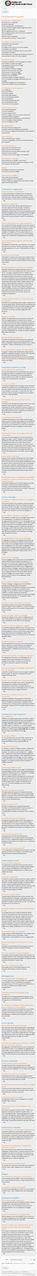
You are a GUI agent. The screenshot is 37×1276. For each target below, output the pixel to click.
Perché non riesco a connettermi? (10, 22)
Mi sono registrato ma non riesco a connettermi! (13, 31)
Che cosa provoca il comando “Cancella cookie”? (14, 38)
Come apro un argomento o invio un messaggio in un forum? (16, 62)
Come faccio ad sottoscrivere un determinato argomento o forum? (18, 162)
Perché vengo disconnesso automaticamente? (13, 26)
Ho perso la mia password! (8, 29)
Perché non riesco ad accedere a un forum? (12, 70)
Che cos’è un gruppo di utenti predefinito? (12, 120)
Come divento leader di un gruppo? (10, 116)
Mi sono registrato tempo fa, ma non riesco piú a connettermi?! (17, 33)
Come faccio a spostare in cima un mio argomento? (14, 84)
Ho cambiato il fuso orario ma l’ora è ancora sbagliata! (15, 47)
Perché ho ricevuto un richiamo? (9, 75)
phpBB (9, 1271)
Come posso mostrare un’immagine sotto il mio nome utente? (17, 51)
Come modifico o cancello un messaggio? (12, 63)
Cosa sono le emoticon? (7, 93)
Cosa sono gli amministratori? (9, 109)
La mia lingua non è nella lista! (9, 49)
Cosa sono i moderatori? (8, 111)
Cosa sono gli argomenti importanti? (10, 100)
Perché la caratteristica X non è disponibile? (12, 179)
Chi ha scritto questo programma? (10, 177)
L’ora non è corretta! (7, 45)
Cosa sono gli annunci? (7, 98)
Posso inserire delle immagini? (9, 95)
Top (4, 200)
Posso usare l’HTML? (7, 91)
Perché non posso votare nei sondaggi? (11, 72)
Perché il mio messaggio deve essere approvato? (13, 82)
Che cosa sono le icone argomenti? (10, 104)
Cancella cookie (9, 1263)
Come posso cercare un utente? (9, 153)
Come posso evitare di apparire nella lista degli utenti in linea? (17, 27)
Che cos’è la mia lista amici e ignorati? (11, 138)
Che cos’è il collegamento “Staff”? (10, 121)
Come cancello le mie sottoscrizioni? (10, 164)
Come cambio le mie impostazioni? (10, 44)
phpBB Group (6, 1204)
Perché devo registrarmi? (8, 24)
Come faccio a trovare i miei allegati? (11, 171)
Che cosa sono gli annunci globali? (10, 97)
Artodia (33, 1274)
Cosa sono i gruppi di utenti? (9, 113)
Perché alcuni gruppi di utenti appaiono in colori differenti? (16, 118)
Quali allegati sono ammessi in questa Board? (13, 170)
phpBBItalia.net (15, 1273)
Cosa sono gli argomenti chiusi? (9, 102)
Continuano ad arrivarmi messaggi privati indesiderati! (15, 129)
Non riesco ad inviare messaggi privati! (11, 127)
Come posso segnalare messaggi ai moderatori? (13, 77)
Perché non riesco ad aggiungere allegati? (12, 74)
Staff (3, 1263)
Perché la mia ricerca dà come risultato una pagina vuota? (15, 151)
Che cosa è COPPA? (7, 34)
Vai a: (7, 1259)
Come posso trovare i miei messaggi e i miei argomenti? (15, 154)
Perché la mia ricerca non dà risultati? (11, 149)
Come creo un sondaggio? (8, 67)
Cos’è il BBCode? (6, 90)
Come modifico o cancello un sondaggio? (12, 68)
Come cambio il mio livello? (8, 52)
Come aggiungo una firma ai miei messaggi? (12, 65)
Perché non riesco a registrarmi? (9, 36)
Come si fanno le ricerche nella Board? (11, 148)
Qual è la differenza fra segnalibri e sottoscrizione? (14, 160)
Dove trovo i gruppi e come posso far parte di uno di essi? (16, 115)
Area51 (14, 1219)
